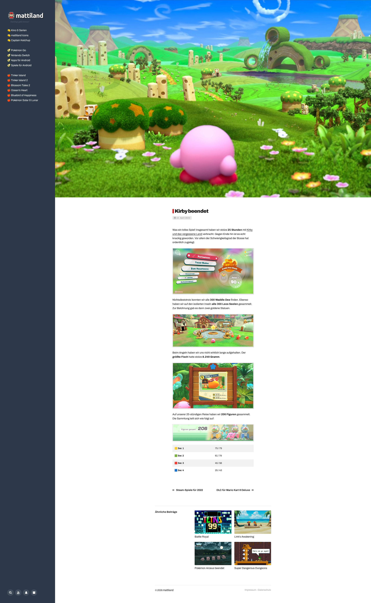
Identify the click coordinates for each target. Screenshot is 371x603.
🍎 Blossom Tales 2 (18, 85)
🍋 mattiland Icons (17, 35)
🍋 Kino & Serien (17, 30)
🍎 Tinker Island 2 (17, 80)
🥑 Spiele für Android (19, 65)
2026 (159, 590)
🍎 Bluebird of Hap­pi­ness (21, 95)
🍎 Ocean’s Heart (17, 90)
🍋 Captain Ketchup (18, 40)
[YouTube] (18, 592)
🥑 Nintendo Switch (18, 55)
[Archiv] (34, 592)
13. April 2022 (183, 218)
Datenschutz (264, 590)
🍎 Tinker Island (16, 75)
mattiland (168, 590)
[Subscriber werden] (26, 592)
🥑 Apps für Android (18, 60)
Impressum (250, 590)
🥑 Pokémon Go (16, 50)
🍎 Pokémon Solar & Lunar (22, 100)
